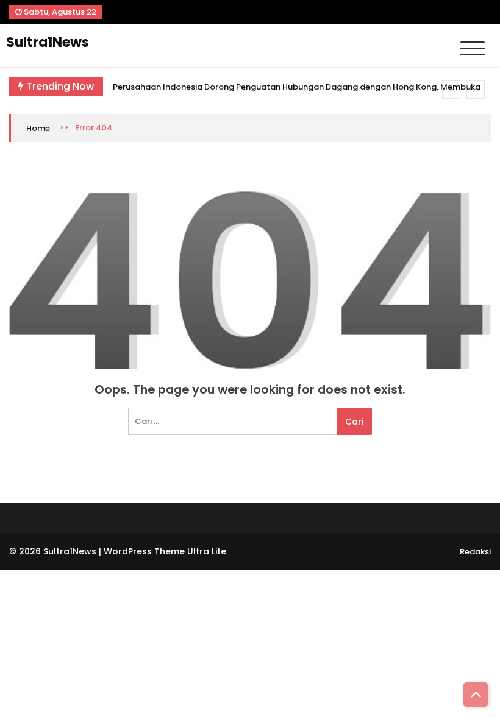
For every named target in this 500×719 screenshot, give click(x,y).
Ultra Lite (206, 551)
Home (38, 128)
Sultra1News (47, 42)
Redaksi (475, 552)
